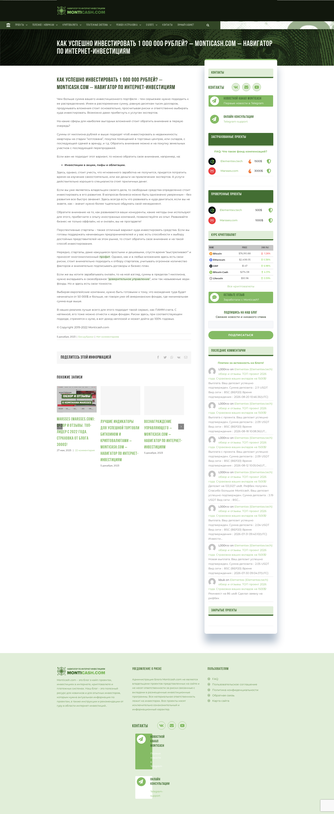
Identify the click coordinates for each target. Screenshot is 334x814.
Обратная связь (223, 695)
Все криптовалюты (240, 286)
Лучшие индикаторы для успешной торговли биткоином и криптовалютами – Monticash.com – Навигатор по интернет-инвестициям (120, 441)
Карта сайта (220, 701)
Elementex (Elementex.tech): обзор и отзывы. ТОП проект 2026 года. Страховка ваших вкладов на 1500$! (240, 373)
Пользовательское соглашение (234, 684)
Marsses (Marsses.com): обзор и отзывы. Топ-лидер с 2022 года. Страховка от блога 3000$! (76, 432)
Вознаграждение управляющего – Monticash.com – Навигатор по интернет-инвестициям (163, 435)
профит (104, 257)
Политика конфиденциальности (235, 690)
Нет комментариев (107, 336)
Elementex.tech (232, 161)
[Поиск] (208, 25)
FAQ (215, 679)
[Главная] (8, 25)
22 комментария (85, 450)
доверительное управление (129, 279)
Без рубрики (86, 336)
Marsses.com (229, 171)
